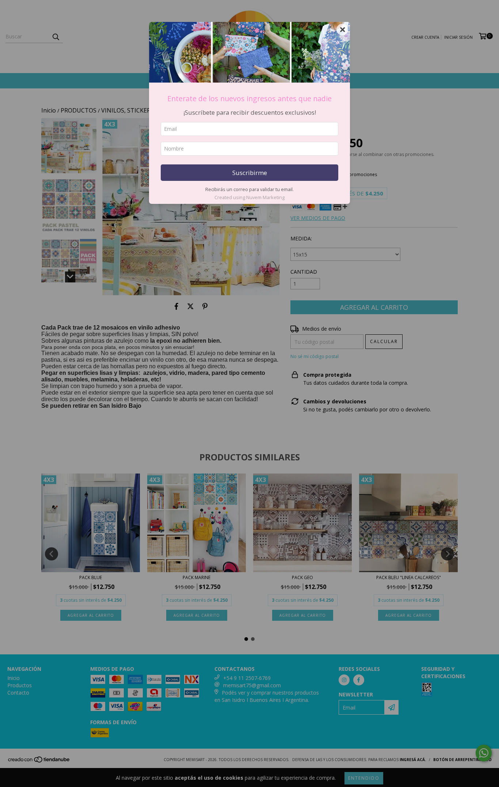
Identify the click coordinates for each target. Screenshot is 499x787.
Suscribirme (249, 172)
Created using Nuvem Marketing (249, 197)
